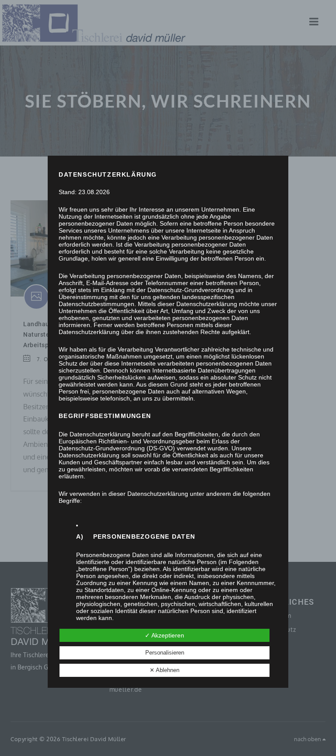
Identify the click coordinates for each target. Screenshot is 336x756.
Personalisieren (164, 652)
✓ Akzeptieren (164, 635)
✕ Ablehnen (164, 670)
